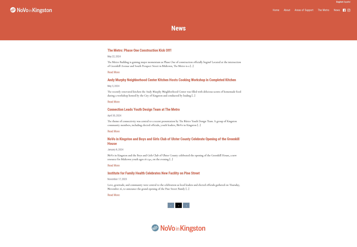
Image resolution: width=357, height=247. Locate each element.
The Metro (323, 10)
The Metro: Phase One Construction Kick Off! (139, 50)
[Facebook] (344, 10)
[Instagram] (348, 10)
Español (347, 2)
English (339, 2)
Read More (114, 72)
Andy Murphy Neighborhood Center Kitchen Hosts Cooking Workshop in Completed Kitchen (172, 80)
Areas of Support (304, 10)
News (337, 10)
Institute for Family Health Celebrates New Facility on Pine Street (154, 173)
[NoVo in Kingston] (31, 10)
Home (276, 10)
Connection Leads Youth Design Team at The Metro (144, 109)
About (287, 10)
